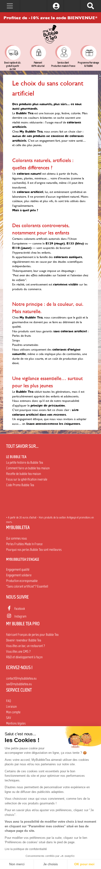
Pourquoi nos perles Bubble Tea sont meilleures (34, 549)
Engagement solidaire (18, 575)
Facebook (19, 608)
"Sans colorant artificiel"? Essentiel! (27, 586)
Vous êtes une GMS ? (18, 651)
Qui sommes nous (16, 538)
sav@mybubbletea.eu (19, 684)
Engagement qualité (17, 569)
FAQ (8, 701)
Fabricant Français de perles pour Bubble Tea (32, 634)
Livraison (11, 706)
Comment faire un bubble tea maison (28, 468)
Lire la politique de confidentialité (26, 849)
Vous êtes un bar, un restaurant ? (25, 646)
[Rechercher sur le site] (90, 6)
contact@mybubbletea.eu (21, 678)
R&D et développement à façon (24, 657)
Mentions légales (16, 723)
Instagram (20, 616)
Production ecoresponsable (22, 581)
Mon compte (13, 712)
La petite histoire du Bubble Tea (24, 462)
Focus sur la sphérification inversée (26, 479)
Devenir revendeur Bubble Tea (23, 640)
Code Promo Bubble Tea (20, 485)
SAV (8, 718)
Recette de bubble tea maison (23, 474)
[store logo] (50, 34)
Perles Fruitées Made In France (24, 544)
